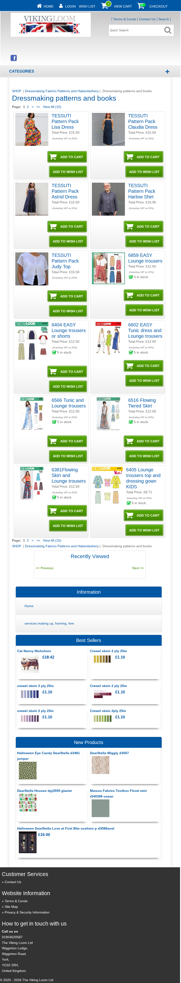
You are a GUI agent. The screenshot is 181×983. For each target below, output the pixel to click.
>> (38, 107)
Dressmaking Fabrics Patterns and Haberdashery (62, 91)
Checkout (158, 6)
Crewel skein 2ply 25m (108, 711)
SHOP (17, 91)
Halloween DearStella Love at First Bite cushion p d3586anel (65, 828)
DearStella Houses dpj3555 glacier (44, 791)
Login (70, 6)
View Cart (123, 6)
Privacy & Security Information (27, 912)
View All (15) (51, 107)
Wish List (87, 6)
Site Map (11, 907)
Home (48, 6)
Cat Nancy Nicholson (34, 651)
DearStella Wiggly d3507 (109, 753)
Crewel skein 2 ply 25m (108, 651)
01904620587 (12, 937)
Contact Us (147, 19)
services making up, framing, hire (49, 623)
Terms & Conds (124, 19)
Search (163, 19)
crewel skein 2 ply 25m (35, 686)
